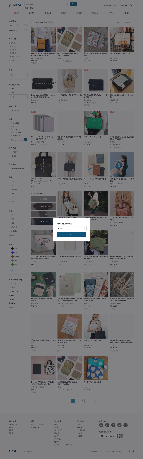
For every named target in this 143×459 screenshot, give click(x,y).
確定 (71, 234)
